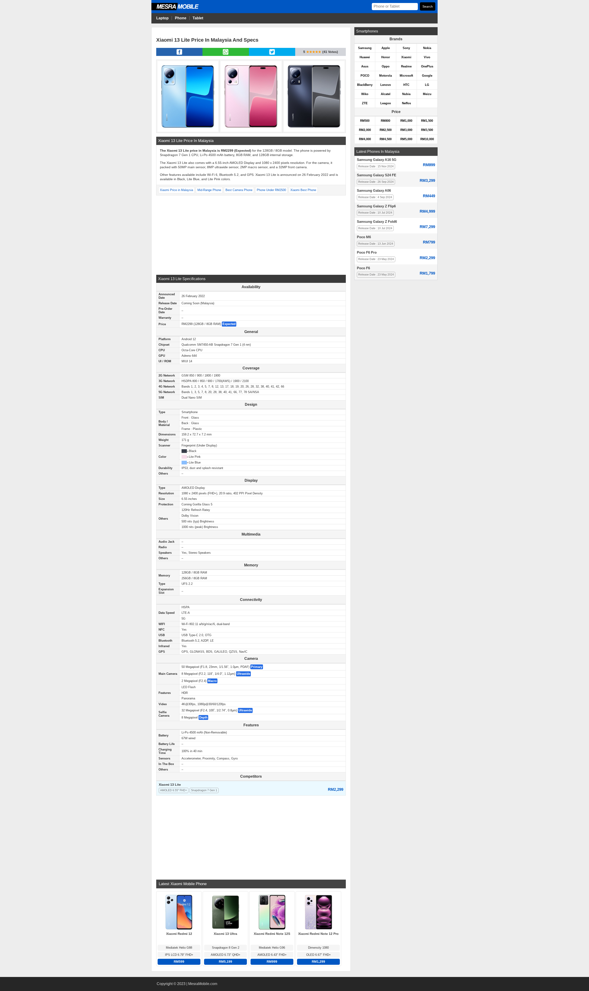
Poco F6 (363, 268)
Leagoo (385, 103)
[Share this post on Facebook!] (179, 54)
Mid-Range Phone (209, 190)
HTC (406, 85)
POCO (365, 75)
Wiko (364, 94)
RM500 (365, 120)
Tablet (198, 18)
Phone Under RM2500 (271, 190)
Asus (364, 66)
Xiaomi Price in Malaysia (176, 190)
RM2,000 (365, 130)
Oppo (386, 66)
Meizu (427, 94)
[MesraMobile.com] (180, 10)
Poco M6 (364, 237)
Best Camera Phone (238, 190)
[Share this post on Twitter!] (272, 54)
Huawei (365, 57)
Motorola (385, 75)
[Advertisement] (251, 234)
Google (427, 75)
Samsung (365, 48)
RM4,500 (386, 139)
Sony (406, 48)
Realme (406, 66)
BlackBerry (364, 85)
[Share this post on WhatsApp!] (225, 54)
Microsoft (406, 75)
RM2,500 (386, 130)
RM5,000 (406, 139)
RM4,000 (365, 139)
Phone (180, 18)
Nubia (406, 94)
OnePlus (427, 66)
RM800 (385, 120)
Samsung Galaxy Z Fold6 (377, 221)
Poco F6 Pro (367, 252)
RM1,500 (427, 120)
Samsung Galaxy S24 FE (376, 175)
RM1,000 (406, 120)
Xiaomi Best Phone (303, 190)
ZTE (365, 103)
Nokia (427, 48)
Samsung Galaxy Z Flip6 (376, 206)
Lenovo (385, 85)
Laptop (162, 18)
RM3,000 (406, 130)
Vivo (427, 57)
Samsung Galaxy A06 (374, 190)
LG (427, 85)
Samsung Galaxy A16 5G (376, 160)
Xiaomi (406, 57)
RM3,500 (427, 130)
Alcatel (385, 94)
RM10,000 (427, 139)
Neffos (406, 103)
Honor (385, 57)
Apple (385, 48)
